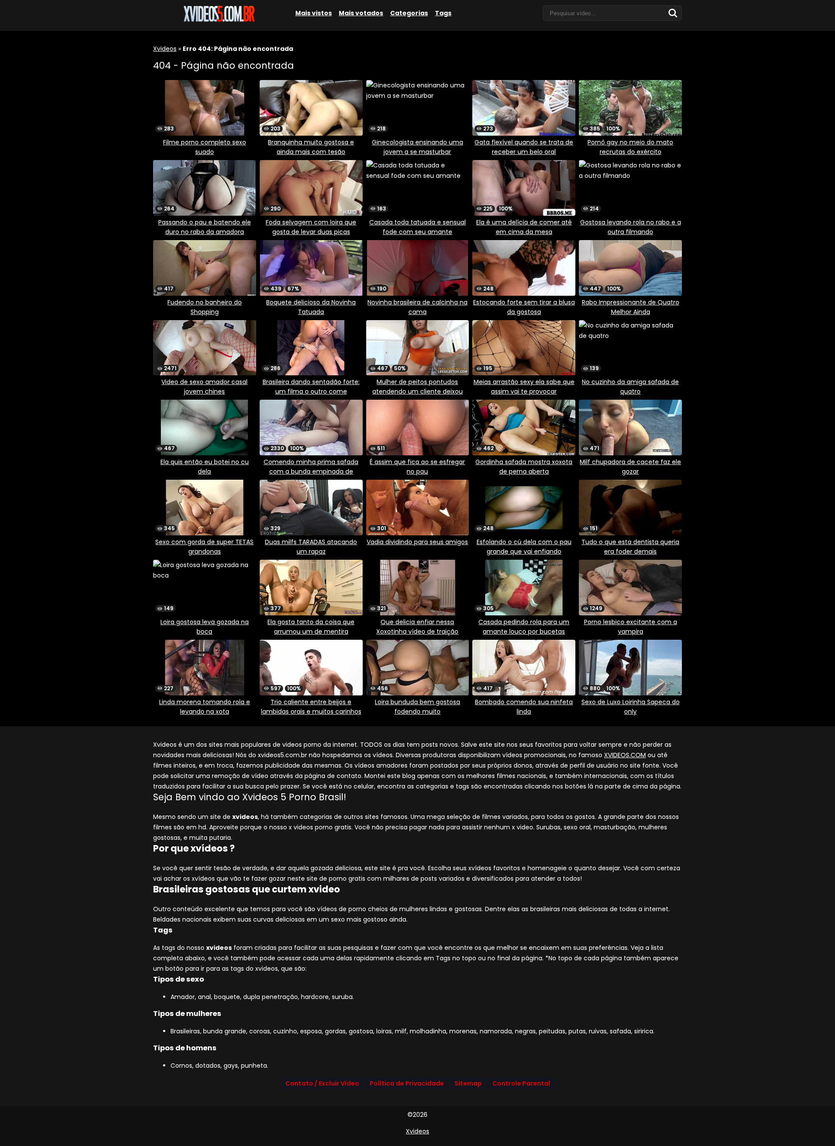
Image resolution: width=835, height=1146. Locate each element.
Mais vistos (313, 13)
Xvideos (165, 48)
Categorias (409, 13)
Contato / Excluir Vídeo (322, 1083)
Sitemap (468, 1083)
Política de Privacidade (407, 1083)
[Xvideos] (218, 20)
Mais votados (361, 13)
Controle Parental (521, 1083)
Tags (443, 13)
